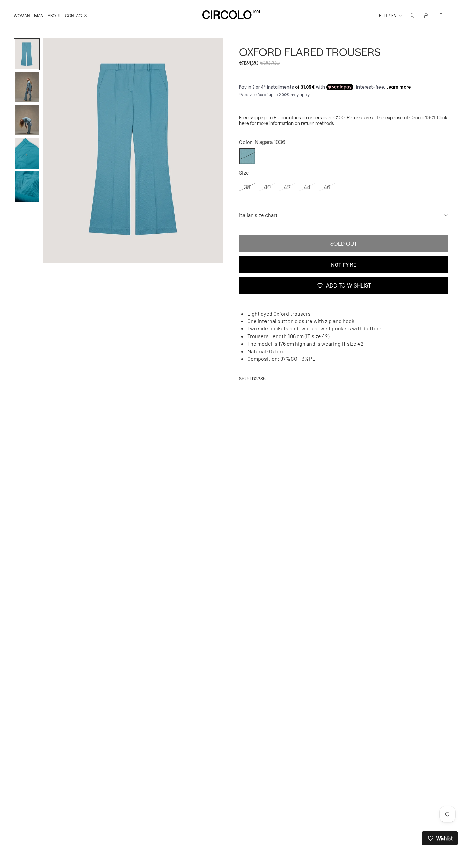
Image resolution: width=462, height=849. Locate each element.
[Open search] (412, 15)
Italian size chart (258, 214)
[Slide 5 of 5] (27, 186)
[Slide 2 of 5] (27, 87)
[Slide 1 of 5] (27, 54)
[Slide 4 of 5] (27, 153)
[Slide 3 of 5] (27, 120)
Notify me (344, 264)
